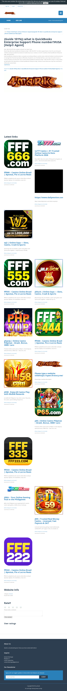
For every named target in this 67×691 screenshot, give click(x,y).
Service (11, 594)
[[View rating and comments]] (10, 183)
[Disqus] (33, 112)
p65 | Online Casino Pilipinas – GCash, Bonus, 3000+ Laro (48, 421)
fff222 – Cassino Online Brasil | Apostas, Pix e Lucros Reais (17, 571)
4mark (38, 686)
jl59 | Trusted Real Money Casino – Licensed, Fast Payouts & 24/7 (47, 521)
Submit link (20, 6)
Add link (19, 20)
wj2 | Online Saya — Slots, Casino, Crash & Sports (16, 243)
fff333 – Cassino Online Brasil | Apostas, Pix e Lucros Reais (17, 471)
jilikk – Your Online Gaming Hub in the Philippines (17, 498)
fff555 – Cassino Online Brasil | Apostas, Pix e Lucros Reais (17, 292)
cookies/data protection (34, 3)
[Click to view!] (33, 82)
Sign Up (7, 6)
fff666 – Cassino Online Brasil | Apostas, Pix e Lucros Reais (17, 173)
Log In (13, 6)
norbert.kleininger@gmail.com (11, 662)
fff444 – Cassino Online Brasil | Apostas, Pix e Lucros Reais (48, 342)
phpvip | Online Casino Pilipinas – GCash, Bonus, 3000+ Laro (16, 343)
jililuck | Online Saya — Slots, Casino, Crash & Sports (49, 292)
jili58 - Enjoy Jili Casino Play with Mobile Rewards (16, 393)
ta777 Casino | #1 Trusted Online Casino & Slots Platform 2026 (47, 153)
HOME (9, 20)
